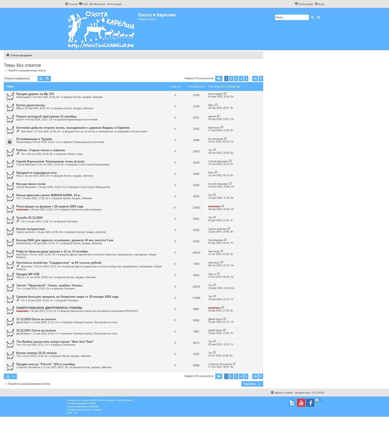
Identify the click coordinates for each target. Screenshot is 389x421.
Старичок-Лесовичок (28, 367)
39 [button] (255, 79)
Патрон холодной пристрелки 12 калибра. (46, 116)
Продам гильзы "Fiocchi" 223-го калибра (45, 364)
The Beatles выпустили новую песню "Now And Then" (55, 341)
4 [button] (241, 79)
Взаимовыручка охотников (82, 119)
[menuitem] (83, 4)
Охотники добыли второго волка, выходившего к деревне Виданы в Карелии (73, 127)
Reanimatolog (23, 142)
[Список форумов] (101, 29)
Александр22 (23, 97)
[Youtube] (301, 403)
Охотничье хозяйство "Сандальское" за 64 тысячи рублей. (59, 262)
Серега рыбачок (25, 232)
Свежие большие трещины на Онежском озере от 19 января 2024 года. (67, 296)
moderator (22, 209)
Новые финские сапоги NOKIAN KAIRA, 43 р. (48, 195)
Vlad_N (20, 277)
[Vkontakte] (292, 403)
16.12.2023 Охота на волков (36, 330)
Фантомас (26, 131)
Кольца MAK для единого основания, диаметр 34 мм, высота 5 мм (64, 240)
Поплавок (72, 221)
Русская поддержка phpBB (81, 403)
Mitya (19, 108)
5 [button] (246, 79)
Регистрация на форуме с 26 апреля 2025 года (49, 206)
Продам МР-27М (27, 274)
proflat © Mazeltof (90, 406)
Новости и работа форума (86, 209)
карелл (20, 119)
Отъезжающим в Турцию (34, 139)
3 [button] (236, 79)
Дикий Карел (23, 322)
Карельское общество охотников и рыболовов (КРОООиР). (105, 311)
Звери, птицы (75, 154)
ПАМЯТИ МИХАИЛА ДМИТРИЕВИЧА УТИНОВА (49, 308)
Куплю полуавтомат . (31, 229)
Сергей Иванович (26, 164)
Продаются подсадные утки (36, 172)
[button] (218, 78)
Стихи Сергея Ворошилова (94, 164)
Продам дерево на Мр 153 (35, 94)
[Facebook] (310, 403)
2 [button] (231, 79)
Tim (23, 154)
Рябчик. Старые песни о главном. (41, 150)
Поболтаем (69, 344)
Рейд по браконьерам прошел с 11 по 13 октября (52, 251)
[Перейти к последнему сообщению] (225, 93)
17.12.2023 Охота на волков (36, 319)
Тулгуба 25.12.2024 (29, 217)
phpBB (92, 400)
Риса (19, 175)
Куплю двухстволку (30, 105)
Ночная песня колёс (31, 184)
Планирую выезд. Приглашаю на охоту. (95, 322)
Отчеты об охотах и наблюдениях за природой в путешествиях (111, 131)
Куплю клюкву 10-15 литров (36, 353)
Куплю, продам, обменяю (88, 97)
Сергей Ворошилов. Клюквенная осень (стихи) (50, 161)
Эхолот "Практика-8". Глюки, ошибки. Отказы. (49, 285)
